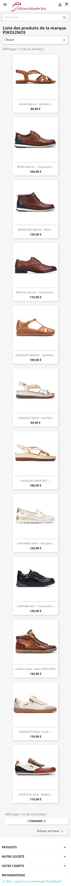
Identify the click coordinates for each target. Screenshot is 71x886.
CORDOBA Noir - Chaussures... (35, 606)
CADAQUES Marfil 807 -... (35, 480)
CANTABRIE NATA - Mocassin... (35, 543)
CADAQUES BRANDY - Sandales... (35, 355)
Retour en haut (50, 831)
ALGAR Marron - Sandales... (35, 104)
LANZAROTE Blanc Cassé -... (35, 731)
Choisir (35, 40)
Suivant (39, 821)
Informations (13, 875)
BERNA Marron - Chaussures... (35, 167)
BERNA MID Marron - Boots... (35, 229)
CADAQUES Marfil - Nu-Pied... (36, 418)
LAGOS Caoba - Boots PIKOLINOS (35, 669)
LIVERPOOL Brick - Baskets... (36, 794)
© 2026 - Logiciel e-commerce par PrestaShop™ (32, 881)
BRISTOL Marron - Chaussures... (35, 292)
